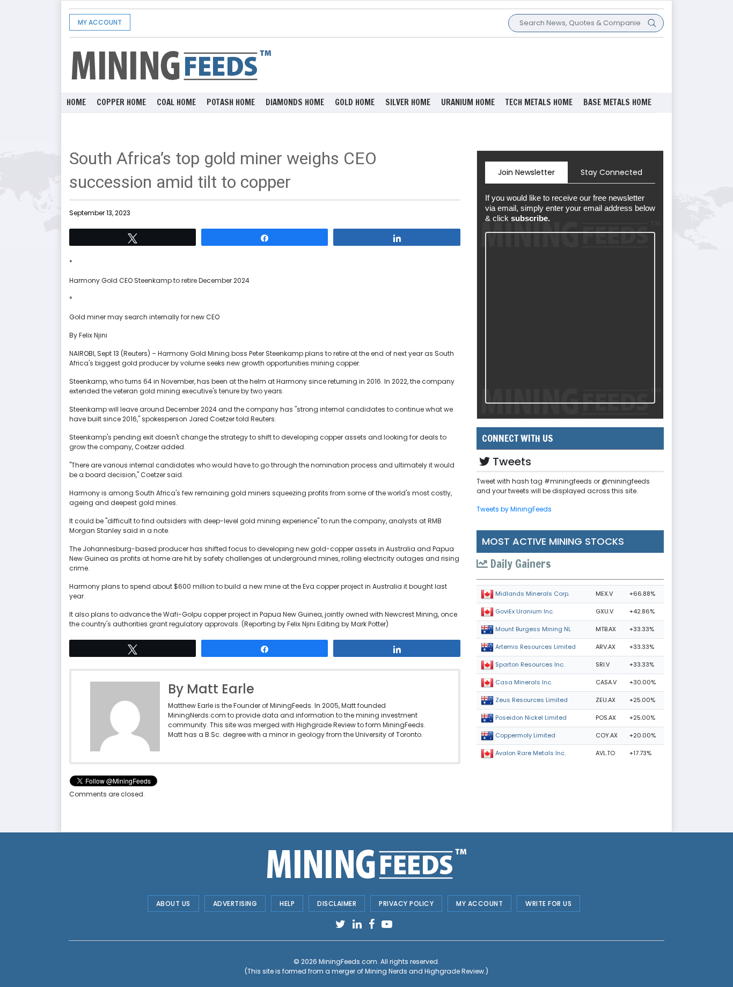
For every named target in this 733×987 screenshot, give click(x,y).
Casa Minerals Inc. (523, 682)
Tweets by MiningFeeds (514, 509)
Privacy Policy (406, 903)
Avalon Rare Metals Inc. (530, 753)
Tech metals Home (539, 102)
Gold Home (355, 102)
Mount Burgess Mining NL (533, 629)
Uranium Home (468, 102)
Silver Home (407, 102)
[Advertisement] (468, 64)
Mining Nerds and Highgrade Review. (425, 971)
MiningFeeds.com (348, 961)
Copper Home (121, 102)
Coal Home (176, 102)
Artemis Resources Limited (535, 646)
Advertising (235, 903)
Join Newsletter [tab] (526, 172)
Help (287, 903)
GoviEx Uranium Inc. (524, 611)
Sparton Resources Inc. (530, 664)
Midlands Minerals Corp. (532, 593)
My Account (100, 22)
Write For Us (548, 903)
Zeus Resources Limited (531, 700)
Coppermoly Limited (525, 735)
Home (76, 102)
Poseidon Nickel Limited (531, 717)
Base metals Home (617, 102)
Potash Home (231, 102)
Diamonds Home (295, 102)
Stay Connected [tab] (611, 172)
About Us (173, 903)
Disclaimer (336, 903)
